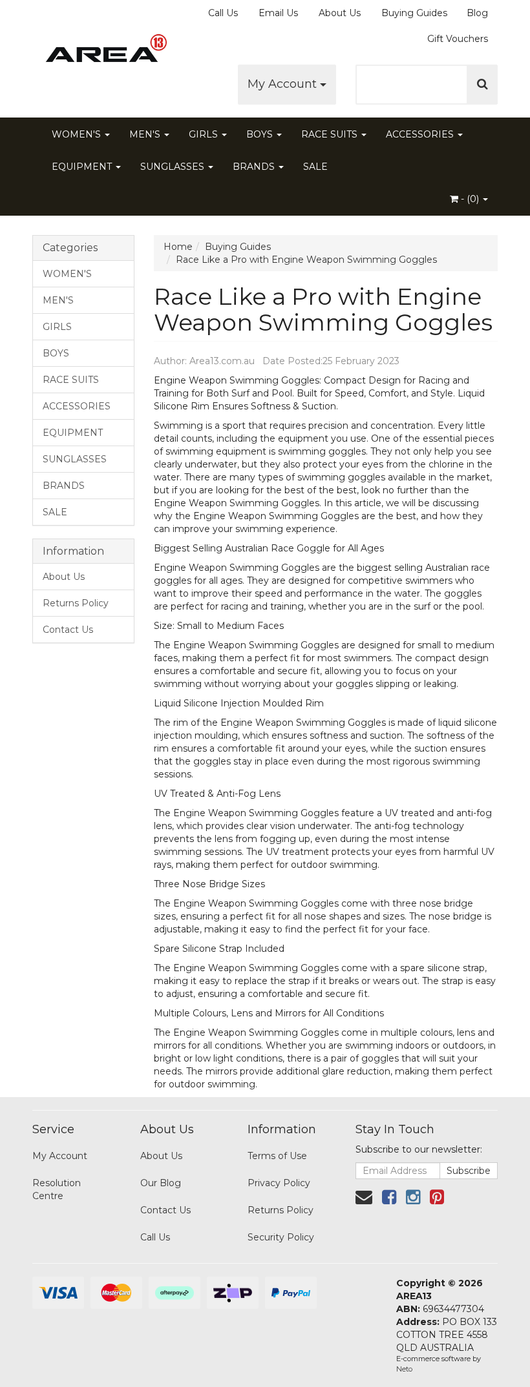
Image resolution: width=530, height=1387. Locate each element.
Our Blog (160, 1183)
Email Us (278, 13)
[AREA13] (103, 51)
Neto (404, 1368)
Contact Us (68, 629)
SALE (315, 166)
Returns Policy (76, 603)
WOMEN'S (77, 134)
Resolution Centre (56, 1189)
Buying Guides (414, 13)
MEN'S (146, 134)
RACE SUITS (330, 134)
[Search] (482, 85)
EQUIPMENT (83, 166)
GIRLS (204, 134)
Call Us (223, 13)
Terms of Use (277, 1156)
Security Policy (281, 1237)
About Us (340, 13)
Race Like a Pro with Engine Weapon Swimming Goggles (306, 259)
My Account (284, 84)
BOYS (260, 134)
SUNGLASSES (173, 166)
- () (470, 199)
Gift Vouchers (457, 39)
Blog (477, 13)
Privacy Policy (279, 1183)
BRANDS (255, 166)
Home (178, 246)
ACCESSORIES (421, 134)
